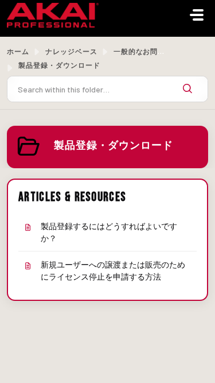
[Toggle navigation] (196, 15)
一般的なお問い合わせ (151, 51)
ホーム (18, 51)
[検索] (187, 89)
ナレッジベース (71, 51)
